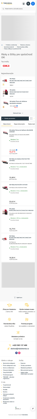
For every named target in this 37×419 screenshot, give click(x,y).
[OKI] (6, 66)
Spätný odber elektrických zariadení (27, 373)
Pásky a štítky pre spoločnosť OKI (12, 48)
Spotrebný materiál (9, 47)
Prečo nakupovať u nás (9, 365)
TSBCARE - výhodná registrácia (8, 377)
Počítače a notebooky (11, 45)
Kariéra (5, 392)
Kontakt (5, 389)
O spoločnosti (7, 385)
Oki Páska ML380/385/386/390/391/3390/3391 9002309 (21, 80)
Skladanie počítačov (26, 368)
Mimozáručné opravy (27, 370)
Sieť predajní (6, 387)
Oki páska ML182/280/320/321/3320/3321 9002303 (19, 92)
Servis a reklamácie (8, 368)
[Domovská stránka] (2, 45)
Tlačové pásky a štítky (22, 47)
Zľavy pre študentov (8, 370)
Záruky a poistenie (26, 365)
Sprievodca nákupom (9, 363)
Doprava (23, 363)
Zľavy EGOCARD (7, 372)
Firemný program (8, 375)
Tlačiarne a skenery (25, 45)
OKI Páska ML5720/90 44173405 (18, 184)
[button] (21, 140)
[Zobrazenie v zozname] (32, 118)
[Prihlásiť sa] (24, 4)
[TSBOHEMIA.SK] (6, 4)
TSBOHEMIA (25, 414)
